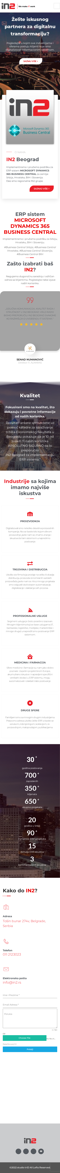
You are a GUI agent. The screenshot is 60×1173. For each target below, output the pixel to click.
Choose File (24, 1038)
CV (4, 1034)
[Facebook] (18, 1151)
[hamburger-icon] (57, 6)
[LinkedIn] (33, 1151)
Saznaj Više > (42, 188)
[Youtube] (41, 1151)
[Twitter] (26, 1151)
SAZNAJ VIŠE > (30, 61)
